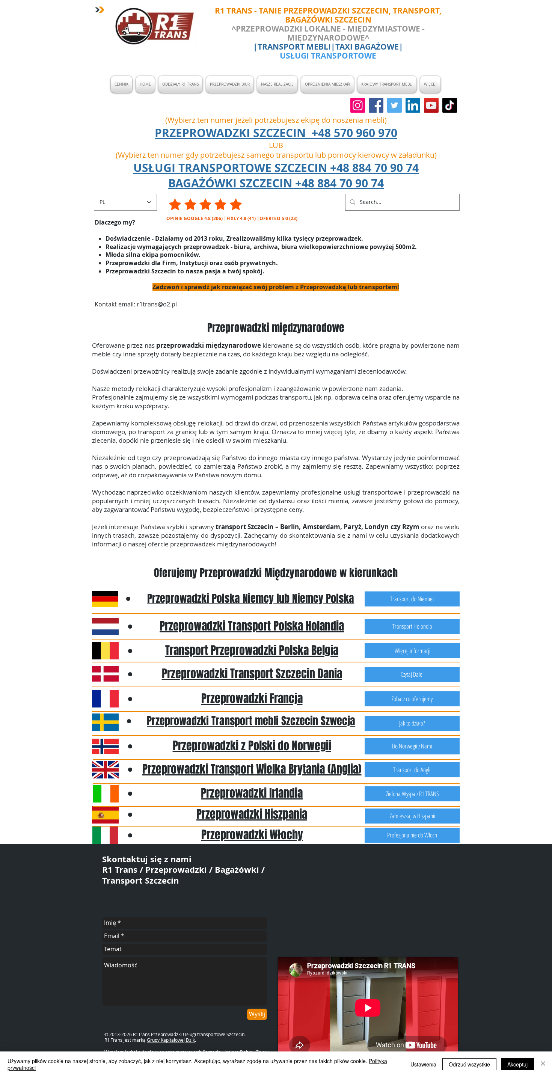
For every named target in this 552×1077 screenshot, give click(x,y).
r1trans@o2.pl (157, 304)
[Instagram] (357, 105)
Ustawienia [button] (423, 1064)
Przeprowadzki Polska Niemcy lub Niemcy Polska (250, 598)
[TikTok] (449, 105)
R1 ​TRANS (234, 10)
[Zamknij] (542, 1064)
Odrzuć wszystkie (469, 1064)
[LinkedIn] (413, 105)
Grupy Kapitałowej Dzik (171, 1040)
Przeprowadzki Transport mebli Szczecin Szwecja (251, 721)
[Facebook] (376, 105)
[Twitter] (394, 105)
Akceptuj (517, 1064)
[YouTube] (431, 105)
